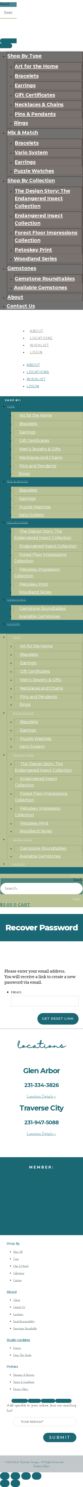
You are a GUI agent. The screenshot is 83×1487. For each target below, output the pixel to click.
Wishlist (39, 345)
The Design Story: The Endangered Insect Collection (42, 198)
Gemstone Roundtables (45, 278)
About (15, 297)
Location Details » (41, 1097)
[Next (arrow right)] (15, 1483)
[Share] (26, 1476)
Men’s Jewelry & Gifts (39, 449)
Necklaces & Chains (39, 104)
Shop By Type (24, 56)
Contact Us (21, 306)
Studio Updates (18, 1340)
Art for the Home (36, 66)
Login (36, 352)
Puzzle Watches (34, 171)
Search (4, 4)
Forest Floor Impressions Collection (46, 236)
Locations (41, 338)
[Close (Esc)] (36, 1476)
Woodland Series (35, 258)
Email (16, 992)
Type (11, 406)
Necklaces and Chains (40, 457)
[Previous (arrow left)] (5, 1483)
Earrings (25, 85)
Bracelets (27, 76)
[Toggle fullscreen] (15, 1476)
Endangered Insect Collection (39, 219)
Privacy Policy (41, 1465)
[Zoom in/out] (5, 1476)
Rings (21, 123)
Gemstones (21, 268)
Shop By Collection (31, 180)
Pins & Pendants (35, 114)
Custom (13, 624)
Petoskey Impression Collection (37, 572)
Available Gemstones (40, 287)
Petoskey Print (33, 250)
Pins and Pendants (37, 466)
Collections (17, 522)
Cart (77, 898)
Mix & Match (22, 132)
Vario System (31, 152)
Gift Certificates (35, 95)
